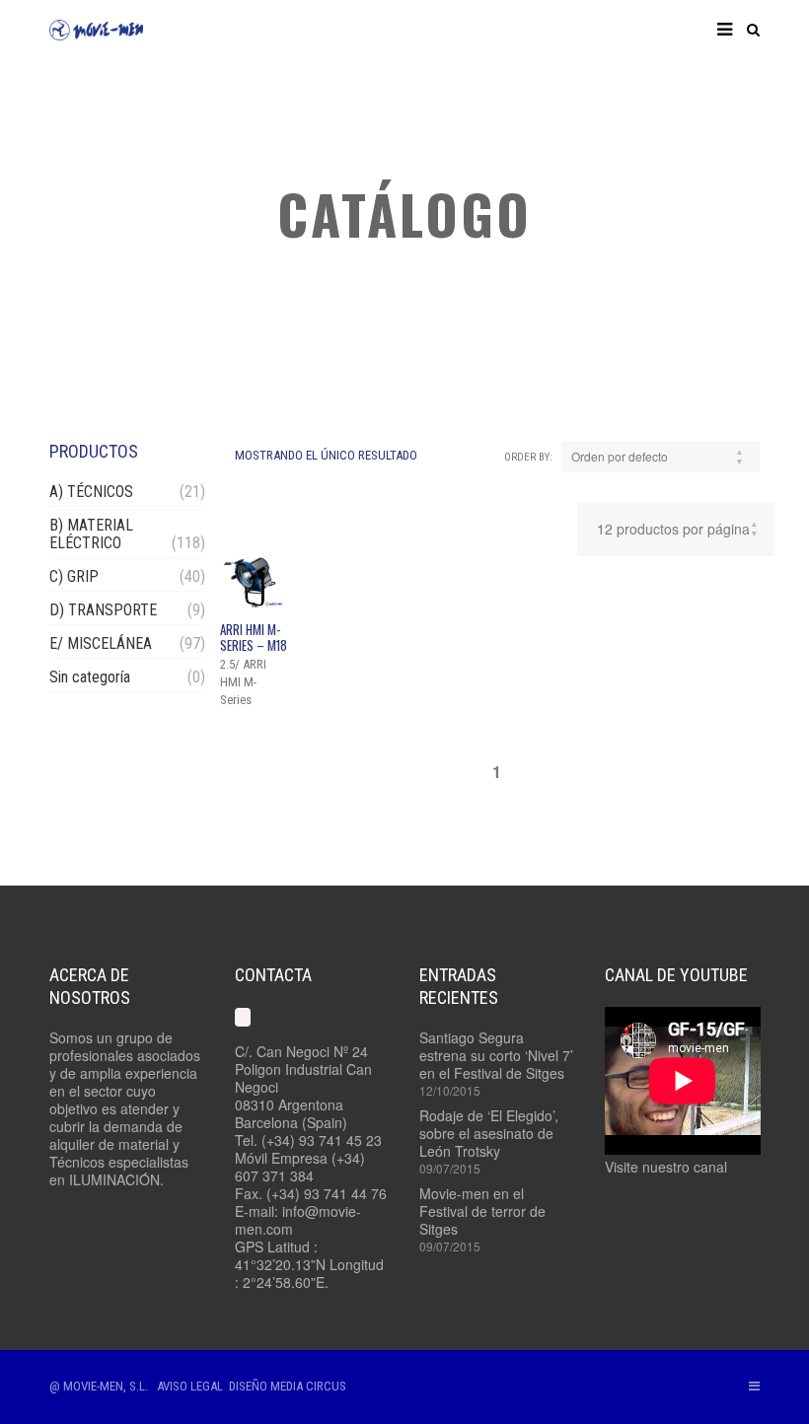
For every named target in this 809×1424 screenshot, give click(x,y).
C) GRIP (74, 576)
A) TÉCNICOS (91, 491)
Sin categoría (89, 677)
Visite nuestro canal (666, 1166)
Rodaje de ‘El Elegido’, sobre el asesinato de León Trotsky (488, 1133)
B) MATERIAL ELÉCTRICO (91, 534)
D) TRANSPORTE (103, 610)
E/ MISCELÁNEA (100, 643)
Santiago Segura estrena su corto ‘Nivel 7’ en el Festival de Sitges (496, 1055)
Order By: (528, 457)
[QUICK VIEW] (254, 581)
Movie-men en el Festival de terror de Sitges (482, 1211)
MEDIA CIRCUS (308, 1386)
